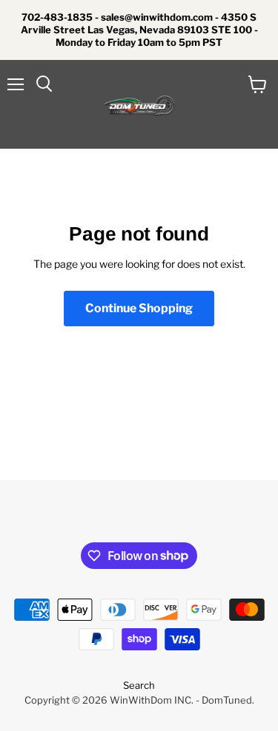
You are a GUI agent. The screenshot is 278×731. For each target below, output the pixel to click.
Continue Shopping (139, 308)
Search (139, 685)
